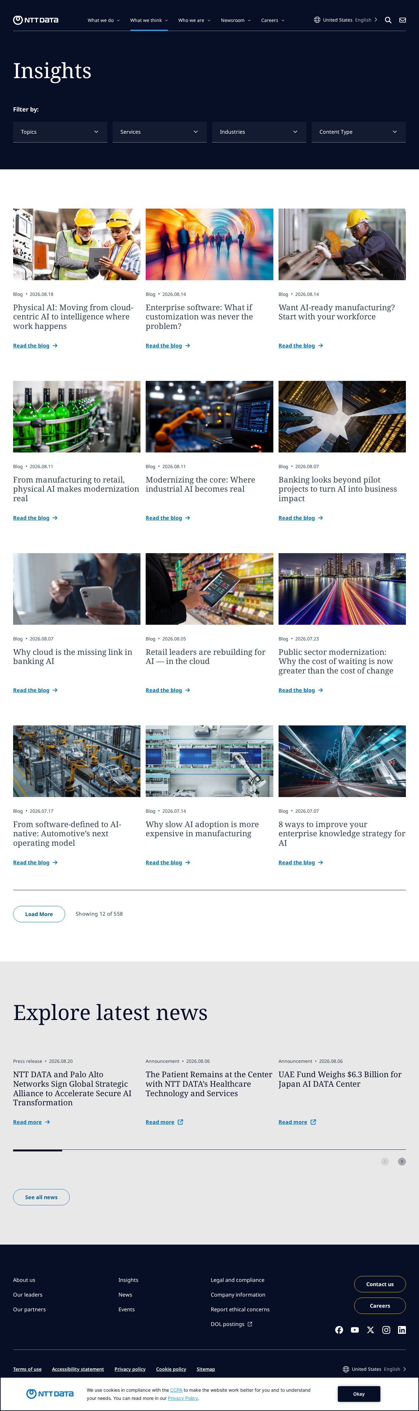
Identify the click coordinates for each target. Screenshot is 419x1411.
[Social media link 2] (355, 1330)
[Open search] (388, 20)
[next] (402, 1161)
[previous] (385, 1161)
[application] (209, 1394)
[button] (104, 20)
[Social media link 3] (370, 1330)
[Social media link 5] (402, 1330)
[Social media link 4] (386, 1330)
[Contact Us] (402, 20)
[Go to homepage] (35, 20)
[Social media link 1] (339, 1330)
